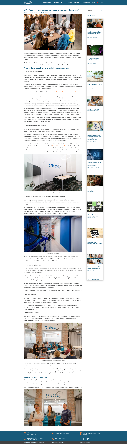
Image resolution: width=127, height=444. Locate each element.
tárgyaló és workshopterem (59, 145)
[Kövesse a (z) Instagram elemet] (88, 439)
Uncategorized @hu (96, 167)
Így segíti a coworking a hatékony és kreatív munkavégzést (92, 190)
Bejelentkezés (86, 2)
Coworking (48, 12)
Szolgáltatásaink (46, 2)
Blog (93, 2)
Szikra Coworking (32, 12)
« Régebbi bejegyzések (93, 279)
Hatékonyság (94, 219)
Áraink (62, 2)
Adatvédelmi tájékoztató (85, 442)
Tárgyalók (56, 2)
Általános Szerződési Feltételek (58, 442)
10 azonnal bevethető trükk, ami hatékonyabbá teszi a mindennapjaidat (93, 216)
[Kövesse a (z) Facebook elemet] (84, 439)
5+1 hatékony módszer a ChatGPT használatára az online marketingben (93, 60)
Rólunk (70, 2)
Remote (94, 270)
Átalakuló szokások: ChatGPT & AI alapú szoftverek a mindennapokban (94, 164)
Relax (94, 88)
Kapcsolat (76, 2)
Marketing (94, 63)
